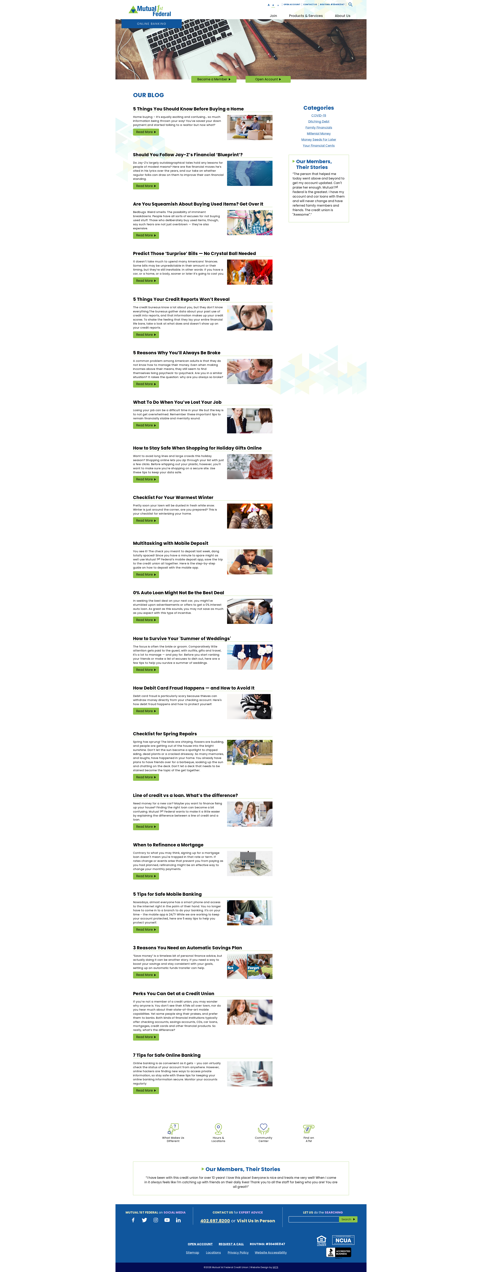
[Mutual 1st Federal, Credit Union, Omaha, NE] (338, 1253)
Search (349, 1219)
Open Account (292, 4)
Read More (146, 133)
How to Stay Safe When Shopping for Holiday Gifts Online (197, 448)
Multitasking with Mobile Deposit (170, 543)
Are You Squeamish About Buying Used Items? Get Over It (198, 204)
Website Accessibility (271, 1253)
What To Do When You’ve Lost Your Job (177, 402)
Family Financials (319, 128)
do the (323, 1212)
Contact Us (310, 4)
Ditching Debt (318, 121)
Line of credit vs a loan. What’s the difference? (185, 795)
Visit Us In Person (256, 1221)
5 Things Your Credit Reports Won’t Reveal (181, 299)
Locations (213, 1253)
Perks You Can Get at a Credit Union (173, 993)
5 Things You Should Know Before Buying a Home (188, 109)
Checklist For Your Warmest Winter (173, 497)
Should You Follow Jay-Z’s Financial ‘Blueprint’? (188, 155)
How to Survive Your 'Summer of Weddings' (182, 638)
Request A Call (231, 1244)
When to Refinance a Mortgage (168, 845)
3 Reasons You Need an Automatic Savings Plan (187, 948)
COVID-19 (318, 115)
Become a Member (212, 80)
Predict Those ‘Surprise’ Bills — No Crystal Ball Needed (194, 253)
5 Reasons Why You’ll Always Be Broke (176, 353)
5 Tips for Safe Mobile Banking (167, 894)
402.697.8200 (215, 1221)
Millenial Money (319, 134)
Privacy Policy (238, 1253)
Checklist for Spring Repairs (165, 734)
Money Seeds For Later (318, 140)
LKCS (275, 1267)
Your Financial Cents (319, 146)
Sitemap (192, 1253)
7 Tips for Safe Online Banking (167, 1055)
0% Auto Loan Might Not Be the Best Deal (178, 593)
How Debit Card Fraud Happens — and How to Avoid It (193, 688)
